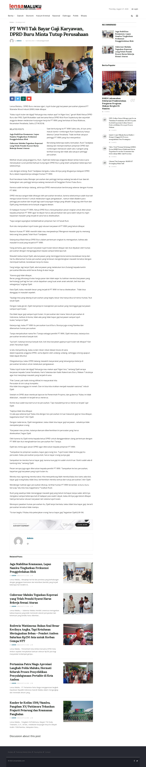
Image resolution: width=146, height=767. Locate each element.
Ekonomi (30, 15)
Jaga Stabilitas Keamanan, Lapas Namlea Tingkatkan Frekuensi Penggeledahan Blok (24, 137)
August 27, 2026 (23, 575)
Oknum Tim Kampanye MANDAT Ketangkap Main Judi (121, 162)
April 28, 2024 (30, 41)
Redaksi (11, 752)
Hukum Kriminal (43, 15)
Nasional (56, 15)
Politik (75, 15)
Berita (10, 15)
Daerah (20, 15)
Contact (47, 752)
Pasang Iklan (38, 752)
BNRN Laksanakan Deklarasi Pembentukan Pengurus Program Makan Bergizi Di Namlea (114, 103)
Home (12, 22)
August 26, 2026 (23, 683)
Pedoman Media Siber (23, 752)
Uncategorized (20, 22)
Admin (19, 41)
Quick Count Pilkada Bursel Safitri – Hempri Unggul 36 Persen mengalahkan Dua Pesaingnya (122, 137)
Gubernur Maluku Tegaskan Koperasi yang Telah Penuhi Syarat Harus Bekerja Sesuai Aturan (26, 146)
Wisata (84, 15)
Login (135, 9)
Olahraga (66, 15)
